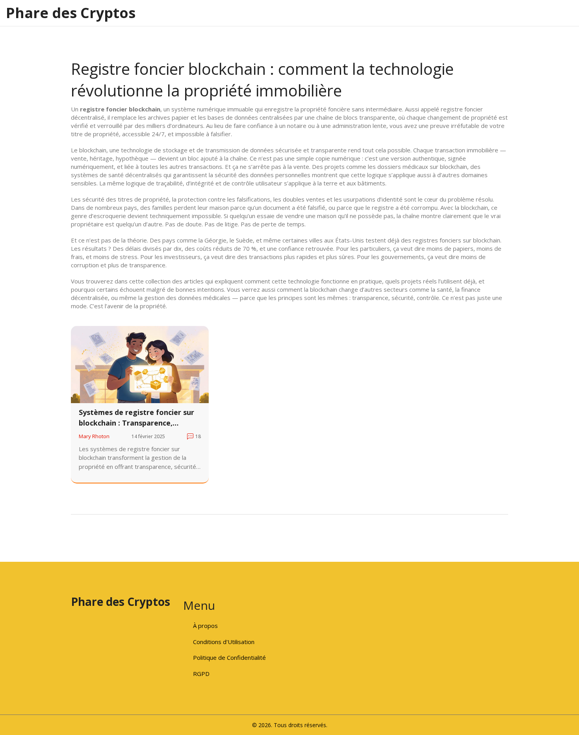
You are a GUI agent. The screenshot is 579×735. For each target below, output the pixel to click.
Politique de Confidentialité (229, 657)
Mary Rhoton (94, 436)
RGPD (201, 674)
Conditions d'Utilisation (223, 642)
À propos (205, 625)
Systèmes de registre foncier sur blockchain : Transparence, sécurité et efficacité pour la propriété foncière (136, 417)
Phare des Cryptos (70, 12)
